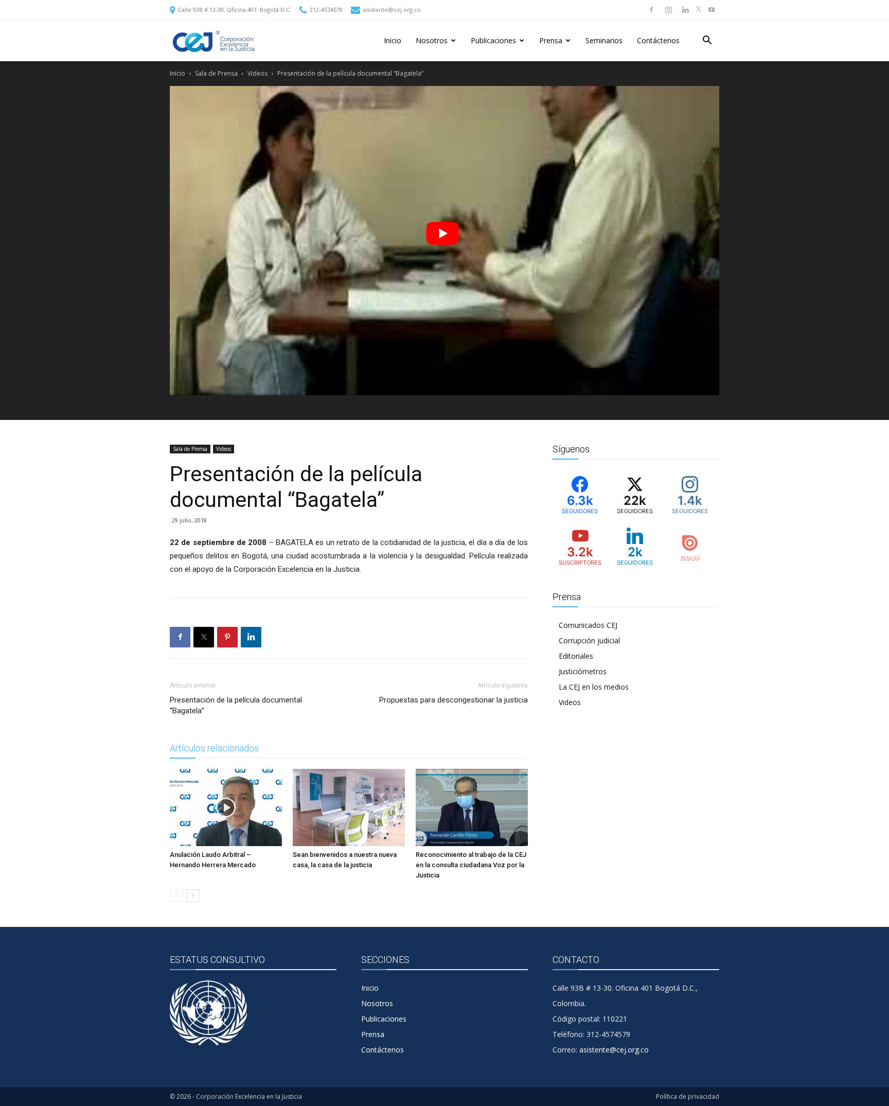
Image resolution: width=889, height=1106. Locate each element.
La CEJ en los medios (594, 687)
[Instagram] (668, 10)
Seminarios (604, 40)
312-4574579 (325, 9)
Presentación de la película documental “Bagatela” (236, 705)
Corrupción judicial (589, 640)
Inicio (392, 40)
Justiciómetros (583, 671)
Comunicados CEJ (588, 625)
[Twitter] (698, 10)
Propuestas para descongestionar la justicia (453, 700)
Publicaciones (493, 40)
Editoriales (576, 656)
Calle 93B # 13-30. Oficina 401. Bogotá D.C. (233, 9)
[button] (707, 41)
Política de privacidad (687, 1096)
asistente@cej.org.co (391, 9)
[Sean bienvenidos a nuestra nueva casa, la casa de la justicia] (349, 807)
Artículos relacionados (214, 748)
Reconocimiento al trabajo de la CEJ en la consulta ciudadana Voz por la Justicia (471, 865)
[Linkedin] (685, 10)
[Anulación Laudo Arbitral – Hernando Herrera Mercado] (226, 807)
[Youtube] (711, 10)
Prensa (550, 40)
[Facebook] (651, 10)
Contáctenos (658, 40)
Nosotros (432, 40)
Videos (257, 73)
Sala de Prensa (216, 73)
